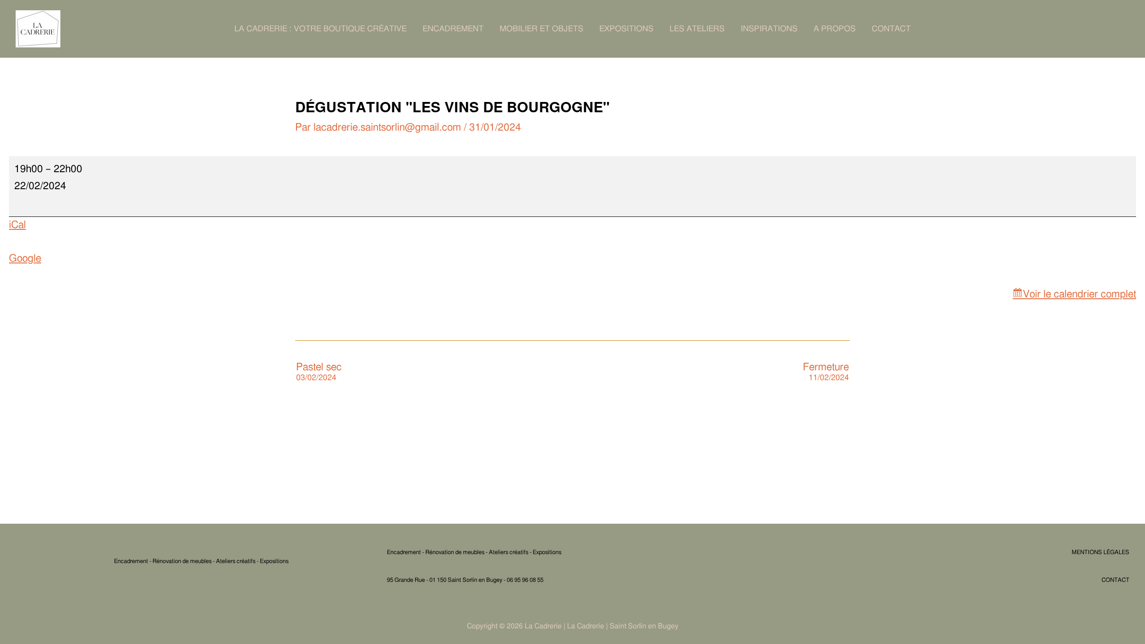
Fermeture (826, 372)
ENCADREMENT (453, 29)
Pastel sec (319, 372)
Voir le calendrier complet (1079, 294)
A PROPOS (835, 29)
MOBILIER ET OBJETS (541, 29)
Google (25, 259)
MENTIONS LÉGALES (1100, 552)
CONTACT (891, 29)
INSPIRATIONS (769, 29)
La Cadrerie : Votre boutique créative (320, 29)
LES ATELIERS (697, 29)
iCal (17, 225)
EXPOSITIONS (626, 29)
